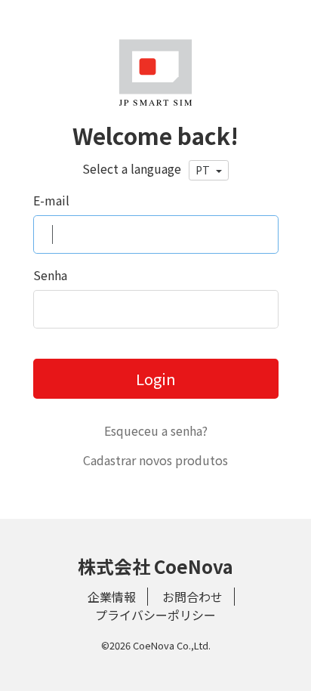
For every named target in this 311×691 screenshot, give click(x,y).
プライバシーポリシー (155, 615)
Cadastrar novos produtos (155, 460)
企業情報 (112, 597)
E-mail (51, 200)
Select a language (131, 168)
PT (204, 169)
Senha (50, 275)
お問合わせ (192, 597)
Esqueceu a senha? (156, 430)
